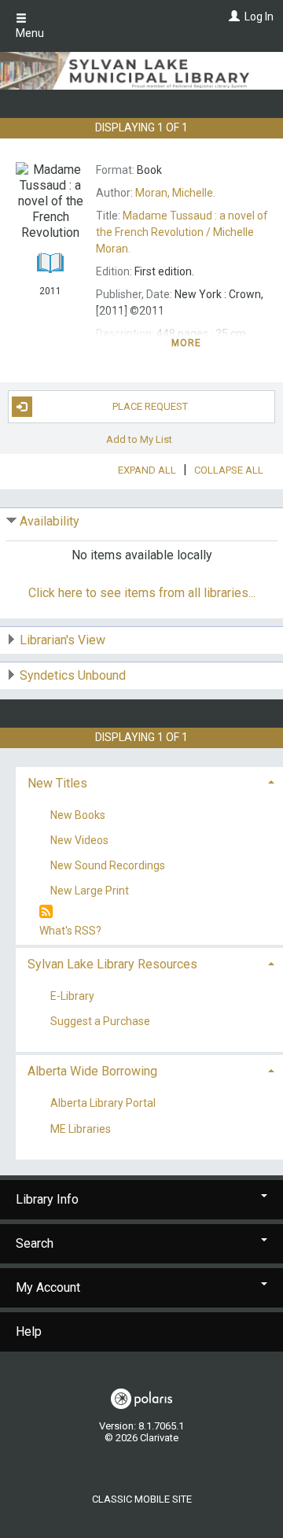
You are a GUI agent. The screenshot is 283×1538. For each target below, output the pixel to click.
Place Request (150, 406)
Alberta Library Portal (103, 1103)
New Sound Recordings (107, 865)
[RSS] (46, 912)
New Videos (79, 840)
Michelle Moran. (182, 232)
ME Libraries (80, 1129)
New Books (77, 815)
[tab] (149, 781)
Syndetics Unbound (73, 675)
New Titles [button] (57, 783)
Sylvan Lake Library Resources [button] (112, 964)
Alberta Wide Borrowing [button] (92, 1071)
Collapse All (228, 470)
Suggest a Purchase (100, 1022)
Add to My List (139, 439)
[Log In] (232, 16)
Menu (30, 33)
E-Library (72, 996)
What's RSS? (70, 930)
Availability (49, 521)
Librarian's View (62, 640)
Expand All (147, 470)
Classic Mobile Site (142, 1499)
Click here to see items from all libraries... (141, 592)
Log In (259, 16)
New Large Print (89, 890)
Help (29, 1331)
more (186, 343)
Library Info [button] (47, 1199)
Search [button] (34, 1243)
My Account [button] (48, 1287)
